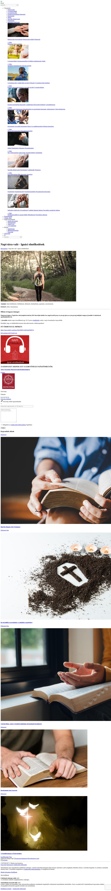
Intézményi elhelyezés (14, 22)
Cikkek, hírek (8, 218)
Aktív (17, 878)
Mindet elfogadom (6, 872)
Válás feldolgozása (60, 109)
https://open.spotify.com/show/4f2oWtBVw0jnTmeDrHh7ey (17, 330)
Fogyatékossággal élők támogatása (17, 174)
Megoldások (4, 248)
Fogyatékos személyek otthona (51, 210)
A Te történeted (12, 226)
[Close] (1, 403)
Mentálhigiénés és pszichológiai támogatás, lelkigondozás (39, 109)
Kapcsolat (10, 232)
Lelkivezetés (21, 152)
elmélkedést (36, 320)
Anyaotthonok (24, 210)
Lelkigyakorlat (14, 152)
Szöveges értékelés (6, 399)
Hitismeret (22, 148)
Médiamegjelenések (13, 230)
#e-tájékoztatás (5, 857)
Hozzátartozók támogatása (43, 191)
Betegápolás (23, 170)
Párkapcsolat (11, 9)
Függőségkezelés (19, 191)
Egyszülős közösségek (21, 126)
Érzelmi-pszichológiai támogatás (16, 14)
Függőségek (11, 20)
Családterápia (29, 104)
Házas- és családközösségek (35, 126)
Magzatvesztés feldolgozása (15, 109)
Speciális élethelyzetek (14, 19)
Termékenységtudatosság (14, 65)
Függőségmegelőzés (29, 191)
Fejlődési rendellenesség (34, 61)
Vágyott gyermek (26, 65)
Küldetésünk (11, 229)
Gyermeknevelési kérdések (42, 83)
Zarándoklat (38, 152)
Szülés (43, 61)
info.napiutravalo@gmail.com (9, 333)
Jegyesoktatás (18, 39)
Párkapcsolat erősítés (28, 39)
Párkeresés (37, 39)
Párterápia (10, 44)
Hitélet (9, 17)
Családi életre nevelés (23, 83)
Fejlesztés (32, 83)
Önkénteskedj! (12, 222)
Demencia (38, 170)
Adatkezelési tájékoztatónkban (32, 869)
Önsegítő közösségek (26, 131)
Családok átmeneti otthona (35, 210)
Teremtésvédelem (30, 152)
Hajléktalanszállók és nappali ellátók (17, 215)
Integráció (29, 174)
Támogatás (7, 233)
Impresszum (10, 865)
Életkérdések (15, 148)
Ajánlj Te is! (11, 224)
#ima (10, 857)
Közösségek (11, 16)
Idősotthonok (31, 215)
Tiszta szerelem (17, 44)
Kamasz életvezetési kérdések (16, 87)
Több (10, 42)
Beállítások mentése (6, 889)
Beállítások (14, 872)
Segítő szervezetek (13, 221)
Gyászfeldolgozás (50, 104)
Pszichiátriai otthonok (41, 215)
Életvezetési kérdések (39, 104)
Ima (9, 152)
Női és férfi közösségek (14, 131)
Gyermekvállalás (12, 11)
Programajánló (8, 216)
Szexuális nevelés (29, 87)
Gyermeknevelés (12, 13)
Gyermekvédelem (39, 87)
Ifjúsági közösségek (48, 126)
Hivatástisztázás (29, 148)
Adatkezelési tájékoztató (20, 865)
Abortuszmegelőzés (22, 61)
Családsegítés (31, 170)
